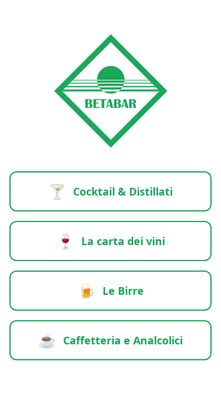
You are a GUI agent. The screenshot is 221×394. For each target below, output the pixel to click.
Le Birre (111, 290)
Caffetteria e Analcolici (110, 340)
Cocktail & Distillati (110, 191)
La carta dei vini (111, 240)
